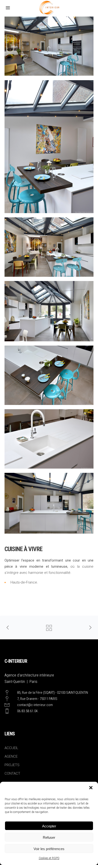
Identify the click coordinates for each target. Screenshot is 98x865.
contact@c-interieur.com (35, 705)
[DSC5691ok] (49, 375)
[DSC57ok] (49, 247)
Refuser (49, 837)
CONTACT (12, 773)
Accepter (49, 826)
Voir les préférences (49, 849)
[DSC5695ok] (49, 438)
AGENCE (11, 756)
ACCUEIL (11, 748)
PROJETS (12, 765)
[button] (90, 787)
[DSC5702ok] (49, 503)
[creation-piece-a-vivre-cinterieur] (49, 146)
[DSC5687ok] (49, 46)
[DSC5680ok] (49, 311)
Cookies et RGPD (49, 858)
